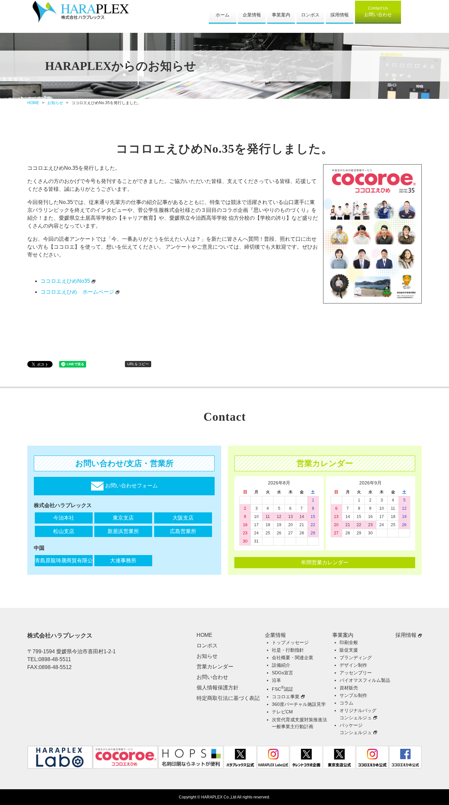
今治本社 (63, 518)
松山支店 (63, 531)
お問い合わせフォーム (131, 486)
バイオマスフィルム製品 (365, 680)
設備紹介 (281, 665)
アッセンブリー (356, 672)
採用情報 (339, 14)
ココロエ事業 (285, 696)
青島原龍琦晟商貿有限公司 (64, 560)
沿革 (276, 680)
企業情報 (252, 14)
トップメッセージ (290, 642)
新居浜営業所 (123, 531)
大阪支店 (183, 518)
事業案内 (281, 14)
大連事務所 (123, 560)
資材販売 (349, 687)
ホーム (222, 14)
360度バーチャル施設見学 (299, 704)
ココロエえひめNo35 (65, 281)
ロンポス (310, 14)
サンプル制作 (353, 695)
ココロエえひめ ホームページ (77, 292)
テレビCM (282, 711)
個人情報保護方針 (218, 687)
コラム (346, 702)
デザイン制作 (353, 665)
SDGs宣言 (282, 672)
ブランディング (356, 657)
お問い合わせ (378, 11)
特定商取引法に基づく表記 (228, 698)
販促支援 (349, 650)
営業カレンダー (215, 666)
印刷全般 (349, 642)
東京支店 (123, 518)
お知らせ (55, 103)
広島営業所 (183, 531)
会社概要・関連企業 (292, 657)
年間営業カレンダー (324, 562)
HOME (33, 103)
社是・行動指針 (288, 650)
